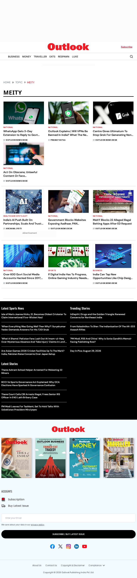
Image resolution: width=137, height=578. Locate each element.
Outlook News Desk (16, 140)
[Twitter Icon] (60, 546)
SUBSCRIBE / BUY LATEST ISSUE (68, 534)
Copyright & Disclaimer (73, 565)
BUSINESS (14, 56)
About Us (36, 565)
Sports (52, 270)
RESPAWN (63, 56)
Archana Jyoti (14, 228)
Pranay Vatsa (58, 140)
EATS (52, 56)
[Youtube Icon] (84, 546)
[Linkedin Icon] (76, 546)
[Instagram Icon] (68, 546)
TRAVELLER (40, 56)
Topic (19, 82)
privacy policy (37, 524)
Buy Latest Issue (18, 506)
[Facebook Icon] (52, 546)
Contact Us (51, 565)
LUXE (75, 56)
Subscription (16, 499)
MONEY (26, 56)
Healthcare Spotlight (15, 216)
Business (97, 270)
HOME (7, 82)
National (8, 127)
